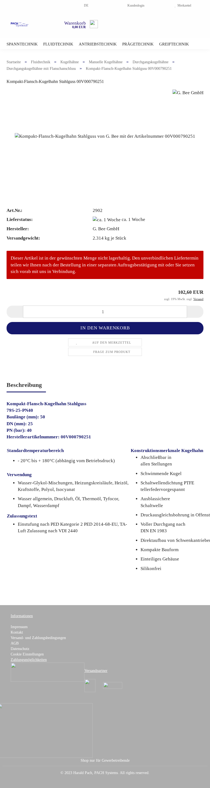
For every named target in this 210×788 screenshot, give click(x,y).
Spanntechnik (22, 44)
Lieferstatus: (20, 219)
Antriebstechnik (98, 44)
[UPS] (89, 685)
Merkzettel (183, 5)
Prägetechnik (138, 44)
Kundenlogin (135, 5)
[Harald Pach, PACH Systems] (20, 24)
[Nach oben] (195, 779)
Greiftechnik (174, 44)
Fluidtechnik (58, 44)
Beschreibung (24, 384)
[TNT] (112, 685)
